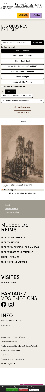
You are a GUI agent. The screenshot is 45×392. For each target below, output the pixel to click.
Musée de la (22, 66)
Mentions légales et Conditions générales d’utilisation (19, 346)
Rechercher (37, 43)
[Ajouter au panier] (42, 126)
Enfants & (8, 282)
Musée (36, 15)
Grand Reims (20, 337)
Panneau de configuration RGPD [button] (12, 359)
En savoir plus (39, 8)
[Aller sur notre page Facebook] (3, 304)
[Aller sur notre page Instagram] (11, 304)
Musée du (22, 72)
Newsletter (5, 325)
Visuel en (13, 87)
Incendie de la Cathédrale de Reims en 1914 (17, 185)
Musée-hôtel (22, 82)
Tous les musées (22, 51)
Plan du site (5, 355)
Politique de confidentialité (10, 351)
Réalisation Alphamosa (9, 342)
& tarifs (11, 320)
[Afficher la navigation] (5, 5)
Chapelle (22, 77)
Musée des (23, 15)
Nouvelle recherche (24, 107)
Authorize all (12, 390)
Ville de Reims (6, 337)
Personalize (34, 390)
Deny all (24, 390)
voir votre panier (23, 112)
